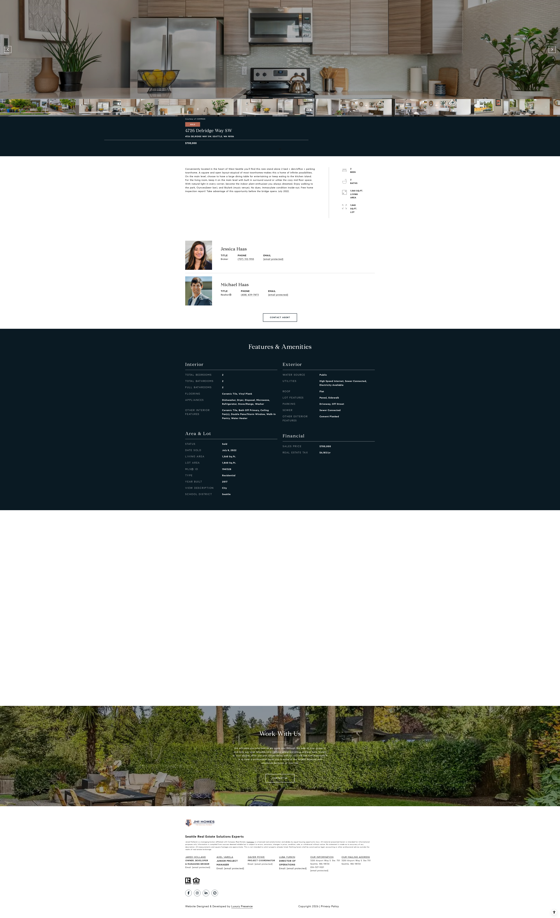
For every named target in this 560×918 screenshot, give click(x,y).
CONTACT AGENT (280, 317)
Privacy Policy (330, 906)
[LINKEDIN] (206, 893)
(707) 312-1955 (246, 259)
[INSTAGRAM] (197, 893)
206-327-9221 (317, 867)
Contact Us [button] (280, 778)
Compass (250, 842)
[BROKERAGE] (214, 893)
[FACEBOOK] (188, 893)
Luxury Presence (242, 906)
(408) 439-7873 (250, 294)
